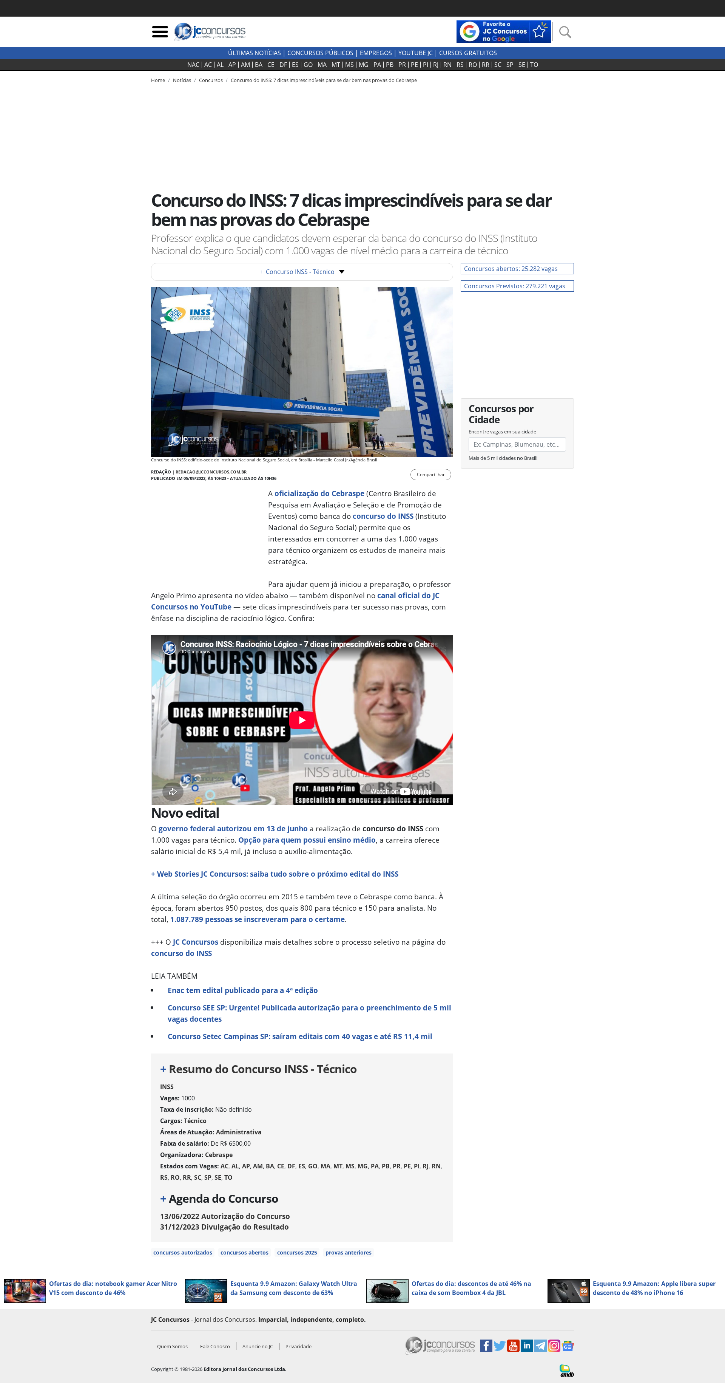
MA (322, 65)
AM (245, 65)
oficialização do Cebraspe (319, 493)
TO (534, 65)
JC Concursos (195, 942)
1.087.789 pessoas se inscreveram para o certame (257, 919)
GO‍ (308, 65)
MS (349, 65)
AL (220, 65)
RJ (435, 65)
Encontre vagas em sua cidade (502, 431)
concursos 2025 (297, 1252)
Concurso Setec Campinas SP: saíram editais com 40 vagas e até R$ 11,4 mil (300, 1036)
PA (377, 65)
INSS (167, 1087)
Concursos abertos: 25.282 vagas (511, 269)
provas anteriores (348, 1252)
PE (414, 65)
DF (283, 65)
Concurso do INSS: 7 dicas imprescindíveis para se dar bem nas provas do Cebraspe (324, 80)
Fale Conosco (215, 1346)
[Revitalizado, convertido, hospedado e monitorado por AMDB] (567, 1370)
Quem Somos (172, 1346)
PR (402, 65)
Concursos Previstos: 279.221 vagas (514, 286)
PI (425, 65)
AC (208, 65)
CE (271, 65)
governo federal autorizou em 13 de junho (233, 828)
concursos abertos (244, 1252)
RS (460, 65)
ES (295, 65)
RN (447, 65)
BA (258, 65)
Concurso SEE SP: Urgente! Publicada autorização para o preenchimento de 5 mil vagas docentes (309, 1013)
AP (232, 65)
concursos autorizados (182, 1252)
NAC (193, 65)
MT (336, 65)
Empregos (376, 53)
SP (510, 65)
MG (364, 65)
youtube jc (415, 53)
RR (485, 65)
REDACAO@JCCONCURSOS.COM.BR (211, 472)
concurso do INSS (181, 953)
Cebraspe (219, 1155)
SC (497, 65)
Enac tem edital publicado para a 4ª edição (243, 990)
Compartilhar (431, 474)
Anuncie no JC (257, 1346)
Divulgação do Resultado (224, 1227)
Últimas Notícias (254, 53)
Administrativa (239, 1132)
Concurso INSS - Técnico (297, 272)
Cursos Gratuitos (468, 53)
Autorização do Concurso (225, 1216)
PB (389, 65)
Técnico (195, 1121)
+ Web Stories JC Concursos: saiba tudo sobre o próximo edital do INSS (274, 874)
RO (473, 65)
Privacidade (298, 1346)
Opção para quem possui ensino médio (307, 840)
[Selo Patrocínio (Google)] (504, 31)
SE (521, 65)
